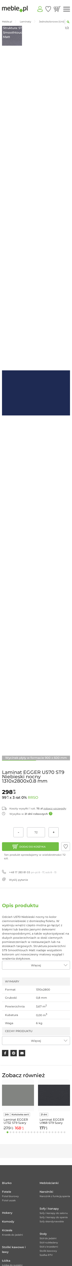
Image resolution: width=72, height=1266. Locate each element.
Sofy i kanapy (49, 1208)
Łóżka (6, 1260)
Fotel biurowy (10, 1196)
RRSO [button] (33, 797)
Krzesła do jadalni (12, 1234)
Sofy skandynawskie (52, 1221)
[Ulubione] (48, 9)
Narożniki (46, 1192)
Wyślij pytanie (18, 879)
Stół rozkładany (49, 1242)
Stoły (43, 1234)
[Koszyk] (57, 9)
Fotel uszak (9, 1200)
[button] (65, 846)
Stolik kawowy (48, 1250)
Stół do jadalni (48, 1238)
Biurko (7, 1183)
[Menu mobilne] (66, 9)
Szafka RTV (46, 1254)
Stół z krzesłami (49, 1246)
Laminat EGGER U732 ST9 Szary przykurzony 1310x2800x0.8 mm (18, 1121)
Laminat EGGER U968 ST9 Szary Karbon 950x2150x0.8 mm (53, 1121)
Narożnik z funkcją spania (55, 1196)
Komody (8, 1221)
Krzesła (7, 1230)
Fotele (6, 1192)
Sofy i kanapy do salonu (54, 1213)
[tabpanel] (18, 1105)
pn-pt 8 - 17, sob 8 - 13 (32, 872)
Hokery (7, 1213)
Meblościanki (49, 1183)
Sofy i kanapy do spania (54, 1217)
